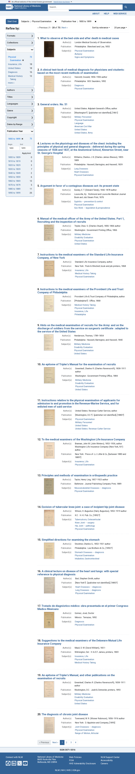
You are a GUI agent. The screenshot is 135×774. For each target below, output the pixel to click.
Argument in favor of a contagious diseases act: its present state (79, 185)
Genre (10, 110)
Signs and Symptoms (84, 57)
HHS (68, 770)
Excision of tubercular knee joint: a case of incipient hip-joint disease (83, 506)
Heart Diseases (81, 172)
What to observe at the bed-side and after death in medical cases (79, 38)
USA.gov (76, 770)
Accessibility (107, 760)
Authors (11, 90)
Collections (12, 42)
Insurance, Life (81, 270)
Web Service (120, 13)
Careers (104, 763)
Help (106, 13)
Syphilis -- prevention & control (88, 201)
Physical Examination (84, 51)
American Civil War (83, 126)
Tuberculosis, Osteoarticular (88, 519)
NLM (57, 770)
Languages (12, 104)
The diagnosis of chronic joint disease (65, 714)
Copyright (12, 117)
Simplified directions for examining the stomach (71, 539)
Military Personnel (82, 117)
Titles (10, 97)
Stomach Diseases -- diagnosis (89, 552)
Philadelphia (80, 314)
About (96, 13)
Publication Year (15, 131)
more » (11, 83)
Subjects (11, 49)
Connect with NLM (14, 757)
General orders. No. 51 (53, 104)
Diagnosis (79, 85)
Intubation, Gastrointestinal (87, 558)
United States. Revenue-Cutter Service (92, 428)
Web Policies (75, 757)
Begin (10, 144)
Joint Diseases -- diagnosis (88, 727)
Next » (65, 27)
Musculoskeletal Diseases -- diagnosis (92, 488)
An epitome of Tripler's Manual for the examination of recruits (79, 364)
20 (119, 27)
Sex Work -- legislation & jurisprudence (92, 208)
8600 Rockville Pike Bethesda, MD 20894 (47, 760)
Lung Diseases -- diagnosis (88, 590)
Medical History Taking (85, 273)
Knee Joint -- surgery (84, 522)
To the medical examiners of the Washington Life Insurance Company (83, 439)
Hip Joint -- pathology (85, 526)
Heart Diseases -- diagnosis (88, 587)
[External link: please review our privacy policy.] (8, 763)
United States (80, 129)
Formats (11, 36)
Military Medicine (82, 234)
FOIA (71, 760)
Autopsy (78, 54)
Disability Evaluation (83, 237)
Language (78, 123)
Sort (100, 27)
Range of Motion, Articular (87, 733)
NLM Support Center (110, 757)
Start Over (12, 21)
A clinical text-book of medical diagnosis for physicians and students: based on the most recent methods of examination (80, 71)
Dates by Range (14, 124)
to (14, 157)
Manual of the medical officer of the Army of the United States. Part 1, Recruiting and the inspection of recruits (80, 220)
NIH (63, 770)
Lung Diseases (81, 168)
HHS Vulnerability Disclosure (82, 763)
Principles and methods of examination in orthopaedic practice (79, 475)
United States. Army (83, 133)
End (21, 144)
